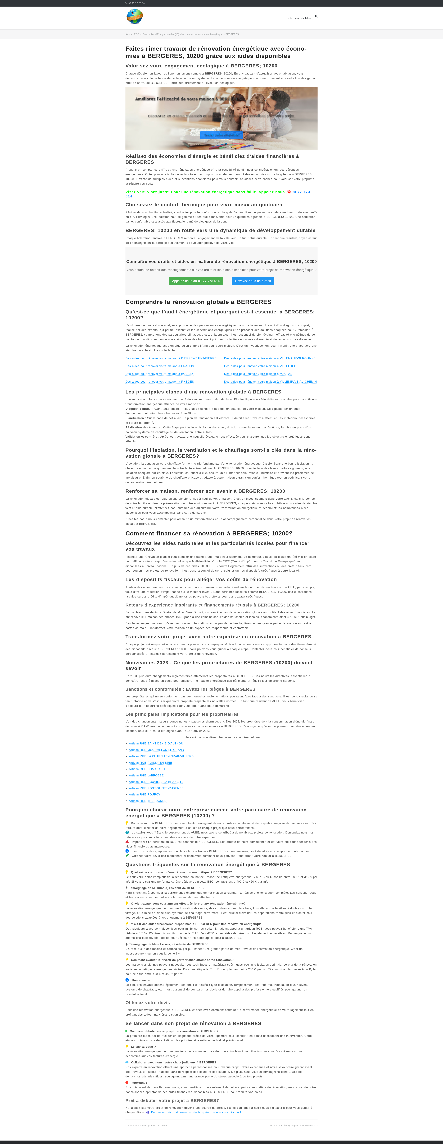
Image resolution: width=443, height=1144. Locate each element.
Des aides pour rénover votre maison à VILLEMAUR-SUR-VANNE (270, 358)
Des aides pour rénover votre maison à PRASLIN (159, 366)
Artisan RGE (132, 34)
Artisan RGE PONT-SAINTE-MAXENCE (156, 788)
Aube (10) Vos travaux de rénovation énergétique (195, 34)
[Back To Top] (434, 1136)
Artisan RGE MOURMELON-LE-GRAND (156, 750)
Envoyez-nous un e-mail (253, 281)
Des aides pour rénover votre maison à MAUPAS (258, 374)
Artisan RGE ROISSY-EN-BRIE (150, 762)
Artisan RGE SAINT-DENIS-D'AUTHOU (156, 743)
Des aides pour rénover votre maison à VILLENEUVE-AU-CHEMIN (270, 381)
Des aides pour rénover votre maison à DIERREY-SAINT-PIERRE (170, 358)
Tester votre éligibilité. (221, 135)
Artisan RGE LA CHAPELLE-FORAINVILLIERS (161, 756)
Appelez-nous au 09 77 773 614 (196, 281)
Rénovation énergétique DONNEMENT (292, 1125)
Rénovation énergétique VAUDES (147, 1125)
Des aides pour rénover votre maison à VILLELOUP (260, 366)
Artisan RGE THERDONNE (147, 801)
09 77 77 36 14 (137, 3)
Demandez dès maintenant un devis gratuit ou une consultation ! (195, 1112)
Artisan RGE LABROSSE (146, 775)
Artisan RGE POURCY (144, 794)
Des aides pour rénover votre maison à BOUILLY (159, 374)
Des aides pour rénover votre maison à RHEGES (159, 381)
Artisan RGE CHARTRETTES (149, 769)
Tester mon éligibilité (298, 18)
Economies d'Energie (153, 34)
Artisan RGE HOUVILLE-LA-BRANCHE (156, 782)
